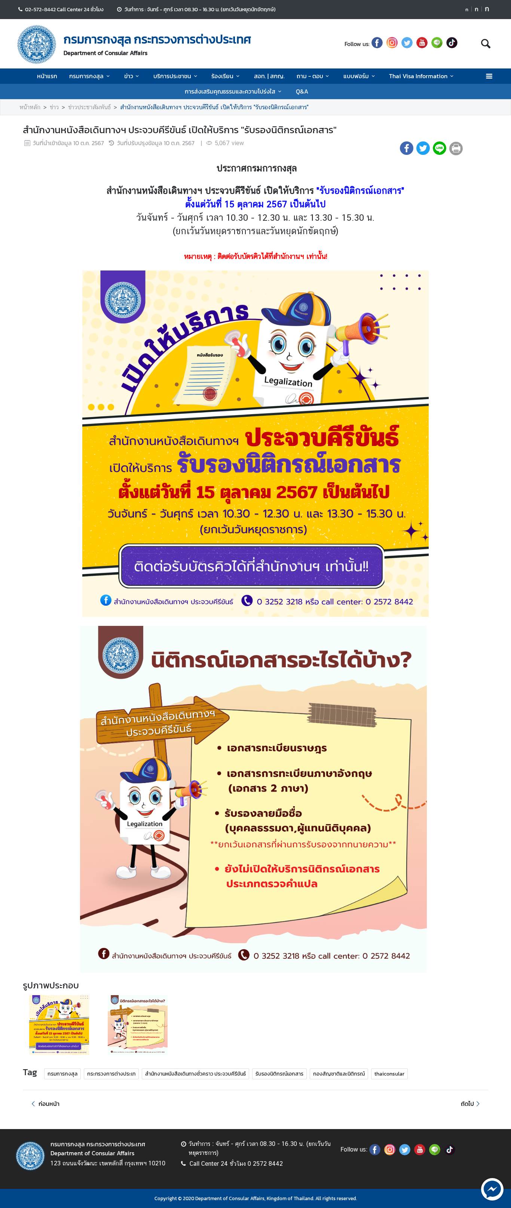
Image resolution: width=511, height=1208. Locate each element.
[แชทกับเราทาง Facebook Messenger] (492, 1188)
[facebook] (377, 44)
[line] (436, 44)
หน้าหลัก (29, 107)
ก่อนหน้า (49, 1103)
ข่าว (128, 75)
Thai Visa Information (418, 75)
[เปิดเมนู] (488, 76)
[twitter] (407, 44)
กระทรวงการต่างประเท (111, 1074)
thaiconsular (389, 1074)
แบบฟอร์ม (356, 75)
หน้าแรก (47, 75)
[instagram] (392, 44)
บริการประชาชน (172, 75)
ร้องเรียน (222, 75)
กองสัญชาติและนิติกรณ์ (339, 1074)
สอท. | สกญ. (269, 75)
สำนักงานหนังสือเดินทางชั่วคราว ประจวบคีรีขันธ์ (195, 1074)
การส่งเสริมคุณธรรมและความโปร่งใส (230, 91)
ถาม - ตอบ (310, 75)
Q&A (302, 91)
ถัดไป (467, 1103)
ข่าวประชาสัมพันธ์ (89, 107)
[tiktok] (451, 44)
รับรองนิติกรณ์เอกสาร (279, 1074)
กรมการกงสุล (86, 75)
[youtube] (421, 44)
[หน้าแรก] (36, 44)
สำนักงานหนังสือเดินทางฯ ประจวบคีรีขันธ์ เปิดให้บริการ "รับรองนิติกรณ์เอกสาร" (214, 107)
